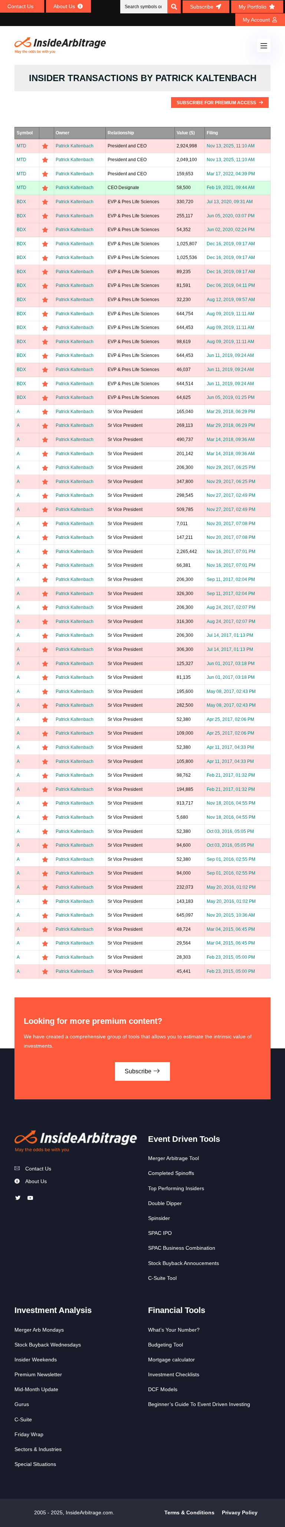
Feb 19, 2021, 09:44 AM (231, 187)
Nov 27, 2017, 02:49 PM (231, 495)
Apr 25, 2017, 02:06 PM (230, 719)
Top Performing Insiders (176, 1188)
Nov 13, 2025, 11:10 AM (231, 145)
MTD (21, 145)
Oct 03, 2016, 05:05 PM (230, 831)
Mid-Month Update (36, 1389)
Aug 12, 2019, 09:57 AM (231, 299)
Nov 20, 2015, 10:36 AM (231, 915)
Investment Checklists (173, 1374)
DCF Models (162, 1389)
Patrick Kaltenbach (75, 145)
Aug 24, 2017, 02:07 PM (231, 607)
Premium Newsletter (38, 1374)
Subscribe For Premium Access (217, 102)
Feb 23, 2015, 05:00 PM (231, 957)
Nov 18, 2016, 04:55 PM (231, 803)
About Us (36, 1181)
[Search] (174, 6)
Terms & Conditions (189, 1512)
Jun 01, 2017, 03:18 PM (231, 663)
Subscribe (139, 1071)
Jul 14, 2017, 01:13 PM (230, 635)
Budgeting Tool (165, 1345)
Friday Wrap (28, 1434)
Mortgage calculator (171, 1360)
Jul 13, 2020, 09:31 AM (230, 201)
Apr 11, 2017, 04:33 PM (230, 747)
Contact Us (38, 1169)
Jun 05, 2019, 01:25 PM (231, 397)
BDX (21, 201)
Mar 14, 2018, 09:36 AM (231, 439)
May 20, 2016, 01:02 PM (231, 887)
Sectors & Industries (38, 1449)
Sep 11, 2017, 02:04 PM (231, 579)
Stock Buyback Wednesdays (47, 1345)
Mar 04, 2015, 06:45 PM (231, 929)
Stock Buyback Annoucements (183, 1263)
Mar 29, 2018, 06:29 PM (231, 411)
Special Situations (35, 1464)
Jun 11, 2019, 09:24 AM (230, 355)
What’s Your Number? (174, 1330)
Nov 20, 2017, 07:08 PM (231, 523)
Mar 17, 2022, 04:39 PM (231, 173)
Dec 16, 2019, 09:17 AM (231, 243)
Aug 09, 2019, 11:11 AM (230, 313)
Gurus (21, 1404)
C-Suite (23, 1419)
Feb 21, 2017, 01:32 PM (231, 775)
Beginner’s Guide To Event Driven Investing (199, 1404)
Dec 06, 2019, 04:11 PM (231, 285)
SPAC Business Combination (181, 1248)
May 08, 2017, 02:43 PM (231, 691)
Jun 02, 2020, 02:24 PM (231, 229)
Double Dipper (165, 1203)
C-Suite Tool (162, 1278)
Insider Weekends (35, 1360)
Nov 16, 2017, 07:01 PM (231, 551)
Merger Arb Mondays (39, 1330)
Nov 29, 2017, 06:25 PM (231, 467)
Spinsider (159, 1218)
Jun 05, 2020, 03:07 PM (231, 215)
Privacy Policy (240, 1512)
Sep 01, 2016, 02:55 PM (231, 859)
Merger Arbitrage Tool (173, 1158)
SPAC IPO (160, 1233)
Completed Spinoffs (171, 1173)
